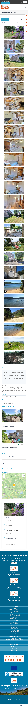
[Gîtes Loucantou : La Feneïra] (13, 415)
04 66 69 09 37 (19, 558)
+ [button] (3, 475)
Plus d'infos (14, 562)
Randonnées (14, 646)
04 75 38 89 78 (15, 587)
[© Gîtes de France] (14, 26)
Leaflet (14, 498)
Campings (14, 617)
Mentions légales (10, 699)
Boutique (14, 650)
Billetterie (14, 648)
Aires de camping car (14, 618)
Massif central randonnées (14, 638)
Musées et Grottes (14, 631)
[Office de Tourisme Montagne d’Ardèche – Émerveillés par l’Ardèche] (14, 655)
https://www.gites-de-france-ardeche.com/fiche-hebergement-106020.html (13, 532)
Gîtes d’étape (14, 612)
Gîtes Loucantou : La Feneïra (8, 426)
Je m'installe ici (5, 2)
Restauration (14, 620)
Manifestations (14, 644)
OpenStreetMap (19, 498)
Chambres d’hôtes (14, 609)
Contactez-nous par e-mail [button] (11, 538)
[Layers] (23, 475)
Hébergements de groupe (14, 614)
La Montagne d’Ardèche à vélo (14, 639)
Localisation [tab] (16, 23)
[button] (25, 2)
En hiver (14, 634)
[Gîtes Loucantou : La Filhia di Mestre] (13, 436)
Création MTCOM (17, 699)
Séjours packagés (14, 636)
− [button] (3, 477)
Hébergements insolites (14, 615)
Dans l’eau (14, 627)
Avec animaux (14, 628)
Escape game (14, 633)
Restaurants (14, 622)
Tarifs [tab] (23, 19)
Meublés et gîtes (14, 611)
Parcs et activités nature (14, 630)
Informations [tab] (15, 19)
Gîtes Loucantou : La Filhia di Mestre (9, 447)
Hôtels (14, 608)
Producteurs (14, 623)
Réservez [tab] (6, 23)
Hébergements (14, 606)
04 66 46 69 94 (15, 600)
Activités (14, 625)
